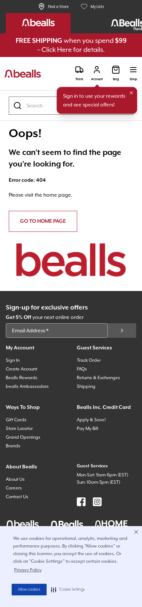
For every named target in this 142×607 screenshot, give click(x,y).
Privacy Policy (28, 570)
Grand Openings (23, 437)
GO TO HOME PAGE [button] (43, 221)
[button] (68, 589)
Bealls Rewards (22, 377)
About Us (15, 479)
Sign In (13, 360)
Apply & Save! (91, 419)
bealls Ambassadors (27, 386)
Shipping (86, 386)
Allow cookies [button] (29, 589)
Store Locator (19, 428)
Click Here (57, 49)
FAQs (82, 369)
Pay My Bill (87, 428)
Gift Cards (16, 419)
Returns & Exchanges (98, 377)
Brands (13, 445)
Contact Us (17, 496)
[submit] (122, 330)
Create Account (21, 369)
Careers (14, 488)
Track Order (89, 360)
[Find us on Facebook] (81, 501)
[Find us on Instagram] (97, 501)
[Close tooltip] (131, 93)
